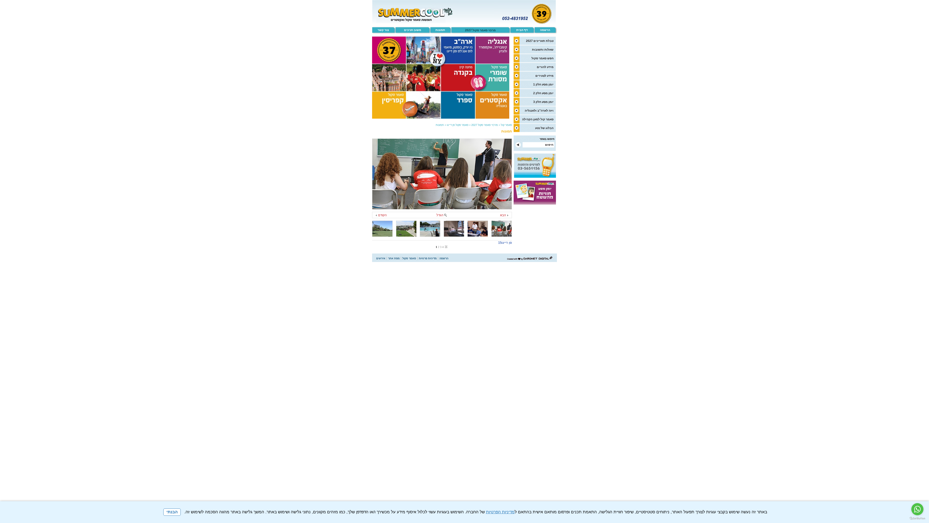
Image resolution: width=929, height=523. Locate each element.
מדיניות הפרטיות (500, 512)
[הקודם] (376, 215)
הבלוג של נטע (544, 128)
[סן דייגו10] (382, 229)
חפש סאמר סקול (543, 58)
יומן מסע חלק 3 (543, 102)
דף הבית (522, 30)
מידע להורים (545, 67)
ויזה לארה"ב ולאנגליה (539, 110)
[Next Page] (445, 247)
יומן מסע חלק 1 (543, 84)
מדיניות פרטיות (428, 258)
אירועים (380, 258)
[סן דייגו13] (454, 229)
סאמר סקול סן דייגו (457, 124)
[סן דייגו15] (442, 174)
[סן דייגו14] (477, 229)
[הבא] (507, 215)
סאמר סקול (409, 258)
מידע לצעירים (544, 75)
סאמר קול (506, 124)
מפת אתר (394, 258)
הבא (503, 215)
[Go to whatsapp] (917, 509)
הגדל (439, 215)
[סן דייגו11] (406, 229)
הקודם (382, 215)
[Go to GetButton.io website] (917, 518)
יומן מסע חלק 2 (543, 93)
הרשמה (545, 30)
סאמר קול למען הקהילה (538, 119)
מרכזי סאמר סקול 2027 (480, 30)
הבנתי (172, 512)
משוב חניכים (412, 30)
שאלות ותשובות (543, 49)
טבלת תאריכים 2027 (540, 41)
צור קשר (383, 30)
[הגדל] (445, 215)
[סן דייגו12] (430, 229)
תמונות (440, 30)
